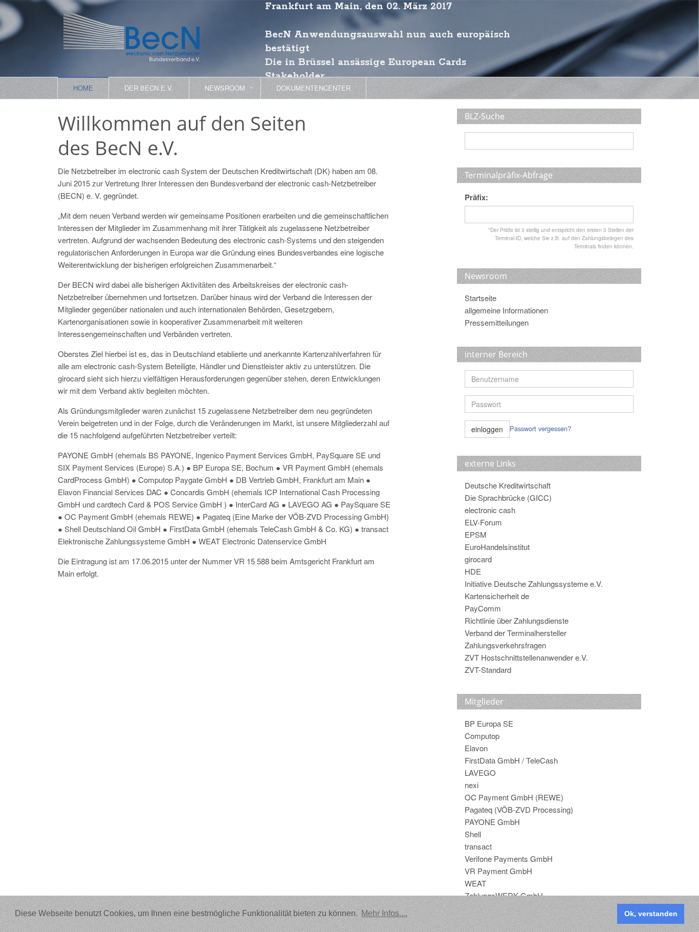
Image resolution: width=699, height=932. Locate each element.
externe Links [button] (490, 463)
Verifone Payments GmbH (509, 858)
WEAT (475, 883)
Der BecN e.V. (148, 88)
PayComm (483, 608)
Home (83, 88)
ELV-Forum (483, 522)
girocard (478, 559)
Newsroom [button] (225, 88)
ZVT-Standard (488, 669)
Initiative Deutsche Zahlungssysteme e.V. (534, 583)
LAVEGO (480, 772)
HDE (473, 571)
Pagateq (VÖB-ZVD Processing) (519, 809)
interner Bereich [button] (496, 354)
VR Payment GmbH (498, 870)
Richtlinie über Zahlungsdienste (517, 620)
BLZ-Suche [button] (485, 116)
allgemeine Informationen (506, 310)
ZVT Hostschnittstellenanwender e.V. (526, 657)
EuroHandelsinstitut (497, 546)
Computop (482, 735)
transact (478, 846)
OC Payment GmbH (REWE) (514, 797)
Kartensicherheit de (497, 595)
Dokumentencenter (313, 88)
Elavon (476, 748)
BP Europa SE (489, 723)
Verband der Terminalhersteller (515, 632)
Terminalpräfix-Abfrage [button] (509, 175)
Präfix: (476, 197)
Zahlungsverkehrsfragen (505, 645)
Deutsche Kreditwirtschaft (508, 485)
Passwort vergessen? (540, 428)
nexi (471, 784)
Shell (473, 834)
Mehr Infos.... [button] (384, 913)
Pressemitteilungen (497, 322)
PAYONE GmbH (492, 821)
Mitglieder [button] (484, 701)
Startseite (480, 297)
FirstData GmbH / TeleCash (511, 760)
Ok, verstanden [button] (651, 913)
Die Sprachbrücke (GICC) (508, 497)
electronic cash (490, 509)
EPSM (476, 534)
